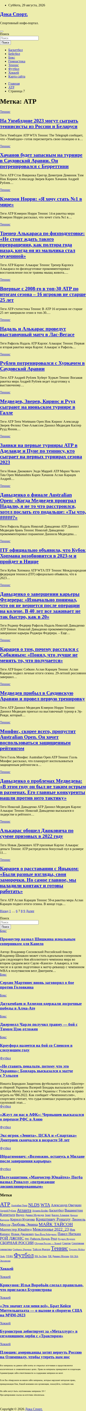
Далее (30, 911)
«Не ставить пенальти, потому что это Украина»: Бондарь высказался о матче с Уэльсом (36, 1071)
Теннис (13, 65)
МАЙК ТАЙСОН (56, 1224)
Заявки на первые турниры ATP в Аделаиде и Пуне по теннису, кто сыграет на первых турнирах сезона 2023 (41, 453)
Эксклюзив (5, 1260)
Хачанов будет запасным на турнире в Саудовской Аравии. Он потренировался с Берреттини (41, 160)
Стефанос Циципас (22, 1249)
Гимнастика (16, 61)
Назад (4, 911)
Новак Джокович (22, 1234)
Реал (54, 1239)
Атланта (24, 1210)
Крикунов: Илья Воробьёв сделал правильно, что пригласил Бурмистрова (41, 1287)
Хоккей (13, 72)
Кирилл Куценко (22, 1219)
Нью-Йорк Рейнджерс (46, 1234)
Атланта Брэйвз (40, 1210)
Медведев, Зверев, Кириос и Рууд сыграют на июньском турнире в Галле (37, 407)
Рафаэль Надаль (40, 1238)
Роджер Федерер (66, 1239)
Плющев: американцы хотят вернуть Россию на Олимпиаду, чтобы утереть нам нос (41, 1354)
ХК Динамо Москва (58, 1256)
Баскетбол (15, 50)
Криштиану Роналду (53, 1219)
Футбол (13, 69)
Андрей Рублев (8, 1210)
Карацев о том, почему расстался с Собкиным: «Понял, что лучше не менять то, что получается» (39, 654)
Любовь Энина (24, 1224)
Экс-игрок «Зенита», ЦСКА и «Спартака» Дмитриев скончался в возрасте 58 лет (38, 1137)
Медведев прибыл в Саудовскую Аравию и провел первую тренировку (42, 695)
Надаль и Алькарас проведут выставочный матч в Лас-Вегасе (37, 331)
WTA (45, 1204)
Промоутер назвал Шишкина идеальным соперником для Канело (37, 941)
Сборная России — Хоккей (47, 1243)
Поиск (4, 34)
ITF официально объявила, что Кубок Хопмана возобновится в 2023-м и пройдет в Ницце (43, 555)
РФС (27, 1239)
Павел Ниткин (69, 1234)
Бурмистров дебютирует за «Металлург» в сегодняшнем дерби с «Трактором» (38, 1333)
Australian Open (19, 1205)
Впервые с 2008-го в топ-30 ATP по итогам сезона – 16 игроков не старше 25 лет (43, 294)
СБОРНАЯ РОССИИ (17, 1243)
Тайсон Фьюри (41, 1249)
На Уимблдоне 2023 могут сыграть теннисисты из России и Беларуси (39, 123)
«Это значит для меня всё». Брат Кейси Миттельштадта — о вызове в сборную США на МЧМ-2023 (41, 1310)
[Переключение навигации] (1, 31)
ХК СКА (74, 1256)
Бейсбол (14, 53)
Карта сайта (16, 76)
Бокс (11, 57)
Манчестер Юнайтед (16, 1229)
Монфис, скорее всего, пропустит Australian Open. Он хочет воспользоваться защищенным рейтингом (38, 740)
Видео (20, 1215)
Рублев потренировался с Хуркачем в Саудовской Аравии (42, 365)
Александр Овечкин (66, 1205)
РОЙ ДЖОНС (12, 1238)
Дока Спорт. (14, 14)
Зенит (48, 1215)
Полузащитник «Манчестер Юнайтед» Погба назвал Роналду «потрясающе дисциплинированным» (41, 1182)
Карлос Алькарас (61, 1215)
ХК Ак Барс (40, 1256)
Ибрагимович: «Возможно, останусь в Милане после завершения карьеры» (42, 1158)
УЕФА (9, 1256)
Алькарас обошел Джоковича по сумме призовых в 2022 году (36, 833)
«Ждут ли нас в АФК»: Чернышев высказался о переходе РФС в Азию (42, 1116)
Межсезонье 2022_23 (51, 1229)
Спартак (66, 1243)
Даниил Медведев (34, 1215)
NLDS (34, 1204)
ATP (5, 1204)
